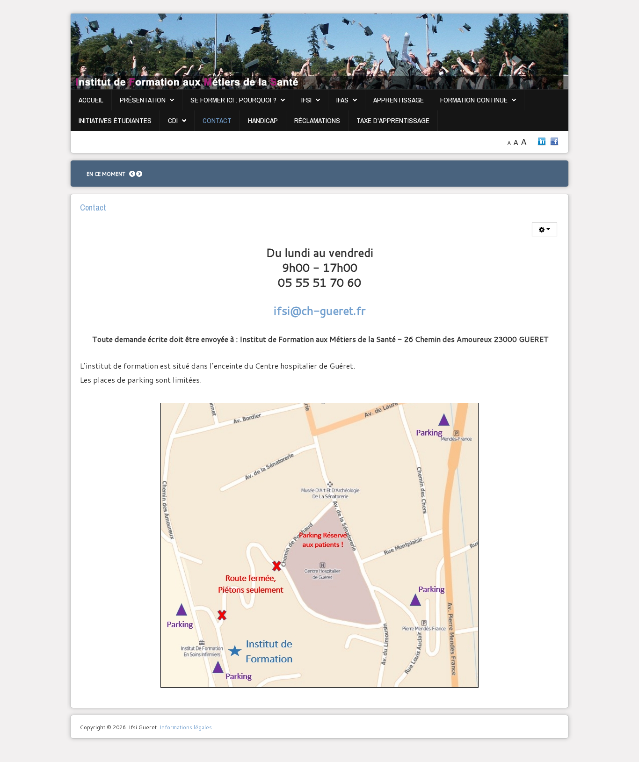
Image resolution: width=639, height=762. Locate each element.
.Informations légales (185, 727)
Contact (217, 120)
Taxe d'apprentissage (392, 120)
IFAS (342, 100)
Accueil (91, 100)
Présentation (143, 100)
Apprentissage (398, 100)
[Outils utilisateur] (544, 229)
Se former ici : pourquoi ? (233, 100)
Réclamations (317, 120)
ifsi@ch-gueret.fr (319, 311)
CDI (173, 120)
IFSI (306, 100)
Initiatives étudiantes (115, 120)
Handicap (263, 120)
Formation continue (474, 100)
